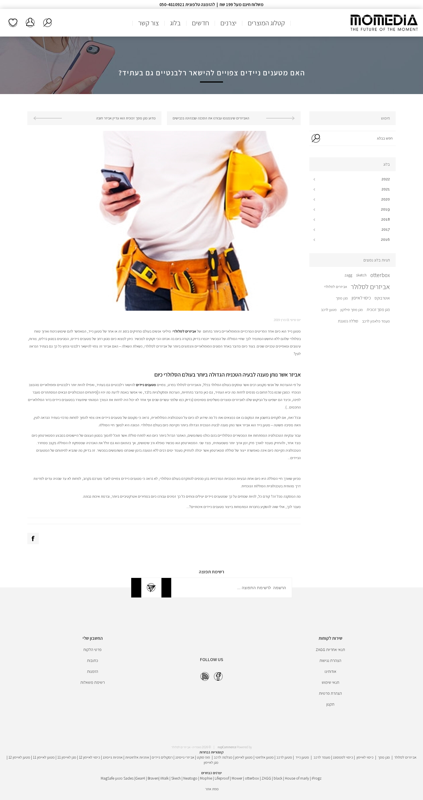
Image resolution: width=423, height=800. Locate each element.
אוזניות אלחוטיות (137, 757)
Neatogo (190, 778)
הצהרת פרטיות (330, 693)
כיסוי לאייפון (361, 298)
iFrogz (316, 778)
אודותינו (330, 671)
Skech (176, 778)
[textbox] (359, 138)
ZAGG (266, 778)
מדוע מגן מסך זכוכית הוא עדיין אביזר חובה (126, 118)
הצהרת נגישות (330, 660)
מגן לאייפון (211, 762)
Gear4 (140, 778)
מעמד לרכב (321, 757)
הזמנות (92, 671)
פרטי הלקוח (92, 649)
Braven (153, 778)
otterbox (380, 275)
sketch (361, 275)
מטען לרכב (329, 309)
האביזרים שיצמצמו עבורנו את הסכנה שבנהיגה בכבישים (211, 118)
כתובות (92, 660)
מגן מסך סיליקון (351, 309)
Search (315, 138)
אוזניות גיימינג (113, 757)
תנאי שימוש (330, 682)
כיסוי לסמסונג (343, 757)
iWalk (164, 778)
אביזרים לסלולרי (335, 286)
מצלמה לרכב (223, 757)
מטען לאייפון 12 (19, 757)
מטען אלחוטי (264, 757)
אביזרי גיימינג (184, 757)
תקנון (330, 704)
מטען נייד (302, 757)
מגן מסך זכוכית (378, 309)
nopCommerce (227, 747)
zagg (348, 275)
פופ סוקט (203, 757)
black (278, 778)
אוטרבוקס (382, 298)
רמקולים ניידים (162, 757)
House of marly (297, 778)
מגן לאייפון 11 (66, 757)
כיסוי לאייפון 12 (89, 757)
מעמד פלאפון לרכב (376, 321)
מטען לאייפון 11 (44, 757)
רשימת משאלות (13, 23)
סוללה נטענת (348, 321)
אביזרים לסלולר (370, 286)
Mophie (206, 778)
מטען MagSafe (112, 778)
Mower (237, 778)
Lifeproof (222, 778)
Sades (128, 778)
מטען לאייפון (244, 757)
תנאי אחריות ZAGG (330, 649)
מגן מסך (342, 298)
